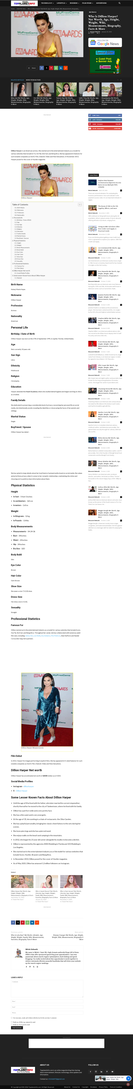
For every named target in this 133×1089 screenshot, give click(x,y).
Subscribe (117, 128)
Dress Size (20, 259)
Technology (46, 3)
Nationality (20, 215)
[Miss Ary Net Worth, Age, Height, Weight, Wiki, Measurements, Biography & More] (21, 89)
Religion (19, 229)
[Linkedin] (61, 68)
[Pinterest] (51, 68)
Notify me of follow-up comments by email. (24, 1022)
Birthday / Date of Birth (24, 220)
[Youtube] (112, 1072)
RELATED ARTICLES (17, 80)
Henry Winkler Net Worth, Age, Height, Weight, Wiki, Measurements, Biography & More (109, 464)
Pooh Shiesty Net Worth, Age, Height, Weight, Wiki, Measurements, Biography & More (108, 345)
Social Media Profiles (23, 273)
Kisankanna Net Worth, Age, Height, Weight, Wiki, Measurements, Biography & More (111, 101)
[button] (119, 3)
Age (18, 222)
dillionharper (29, 786)
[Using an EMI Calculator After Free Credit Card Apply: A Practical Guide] (92, 228)
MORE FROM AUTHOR (33, 80)
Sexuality (20, 261)
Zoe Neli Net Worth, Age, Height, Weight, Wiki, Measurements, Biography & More (43, 101)
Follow (118, 120)
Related (19, 278)
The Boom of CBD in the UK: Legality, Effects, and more (108, 207)
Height (19, 243)
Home (13, 9)
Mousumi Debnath (94, 258)
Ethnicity (19, 227)
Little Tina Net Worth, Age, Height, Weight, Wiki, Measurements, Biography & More (89, 101)
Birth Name (20, 208)
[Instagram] (96, 1072)
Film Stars (86, 3)
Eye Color (20, 252)
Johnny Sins (29, 636)
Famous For (20, 266)
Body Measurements (23, 247)
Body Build (20, 250)
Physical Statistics (20, 241)
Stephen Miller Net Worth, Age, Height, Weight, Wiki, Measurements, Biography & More (109, 321)
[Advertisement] (47, 131)
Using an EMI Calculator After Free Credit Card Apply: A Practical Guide (109, 229)
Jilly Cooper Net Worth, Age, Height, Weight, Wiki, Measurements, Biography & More (108, 368)
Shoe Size (20, 257)
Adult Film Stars (21, 9)
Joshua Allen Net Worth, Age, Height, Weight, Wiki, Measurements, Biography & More (108, 490)
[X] (46, 68)
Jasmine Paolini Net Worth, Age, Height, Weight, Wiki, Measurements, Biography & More (109, 298)
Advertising (101, 3)
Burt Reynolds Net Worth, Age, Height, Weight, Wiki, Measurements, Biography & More (109, 274)
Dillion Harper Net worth (22, 271)
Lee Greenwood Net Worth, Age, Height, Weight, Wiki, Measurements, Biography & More (109, 251)
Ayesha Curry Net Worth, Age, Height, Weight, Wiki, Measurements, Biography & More (108, 415)
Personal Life (18, 218)
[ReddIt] (65, 68)
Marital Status (21, 236)
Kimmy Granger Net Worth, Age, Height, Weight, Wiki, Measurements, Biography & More (67, 937)
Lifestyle (61, 3)
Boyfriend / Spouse (23, 238)
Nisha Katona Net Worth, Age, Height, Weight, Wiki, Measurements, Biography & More (108, 441)
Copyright (85, 1087)
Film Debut (20, 268)
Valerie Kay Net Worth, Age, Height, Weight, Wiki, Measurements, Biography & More (66, 101)
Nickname (20, 210)
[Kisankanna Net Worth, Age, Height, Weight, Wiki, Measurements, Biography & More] (112, 89)
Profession (20, 212)
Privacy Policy (103, 1087)
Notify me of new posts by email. (21, 1025)
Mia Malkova (55, 636)
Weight (19, 245)
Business (74, 3)
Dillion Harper (21, 791)
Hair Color (20, 254)
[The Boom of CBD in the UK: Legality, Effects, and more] (92, 208)
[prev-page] (118, 80)
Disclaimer (93, 1087)
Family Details (21, 233)
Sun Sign (19, 224)
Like (119, 115)
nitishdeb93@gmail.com (56, 1079)
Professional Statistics (21, 264)
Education (20, 231)
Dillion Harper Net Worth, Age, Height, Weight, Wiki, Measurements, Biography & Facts (22, 893)
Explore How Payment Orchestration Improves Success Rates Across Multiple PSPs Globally (109, 184)
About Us (67, 1087)
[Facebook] (42, 68)
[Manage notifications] (128, 1084)
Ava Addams (45, 636)
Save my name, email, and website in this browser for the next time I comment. (35, 1018)
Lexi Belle (37, 636)
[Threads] (38, 967)
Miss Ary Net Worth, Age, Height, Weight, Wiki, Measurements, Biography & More (21, 101)
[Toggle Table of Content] (78, 204)
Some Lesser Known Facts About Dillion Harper (29, 275)
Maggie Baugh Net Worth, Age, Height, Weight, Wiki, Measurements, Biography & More (109, 514)
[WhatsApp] (56, 68)
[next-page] (121, 80)
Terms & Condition (116, 1087)
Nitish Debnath (95, 32)
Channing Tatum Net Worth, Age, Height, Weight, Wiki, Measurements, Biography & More (110, 392)
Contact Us (76, 1087)
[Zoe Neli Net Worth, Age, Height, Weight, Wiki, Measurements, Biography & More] (44, 89)
